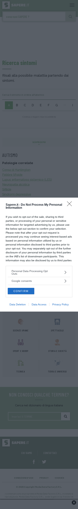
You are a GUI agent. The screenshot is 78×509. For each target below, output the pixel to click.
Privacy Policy (60, 304)
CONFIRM (21, 291)
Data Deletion (17, 304)
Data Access (39, 304)
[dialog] (39, 255)
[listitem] (39, 272)
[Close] (70, 205)
